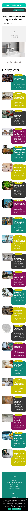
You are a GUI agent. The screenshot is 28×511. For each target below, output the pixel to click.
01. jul (18, 397)
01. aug (18, 182)
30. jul (18, 218)
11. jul (18, 343)
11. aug (18, 75)
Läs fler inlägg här (14, 62)
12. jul (18, 325)
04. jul (18, 379)
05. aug (18, 111)
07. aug (18, 93)
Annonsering (14, 497)
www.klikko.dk (15, 488)
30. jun (18, 433)
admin (12, 23)
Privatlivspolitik (16, 508)
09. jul (18, 361)
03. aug (18, 129)
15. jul (18, 307)
